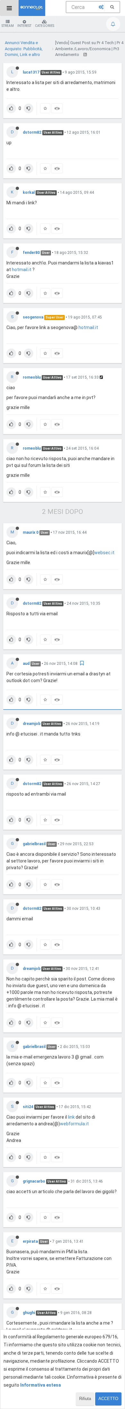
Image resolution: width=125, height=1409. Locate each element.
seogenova (33, 317)
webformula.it (74, 1123)
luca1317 (31, 72)
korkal (29, 192)
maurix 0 (30, 532)
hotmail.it (21, 269)
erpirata (30, 1241)
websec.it (104, 552)
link (71, 1117)
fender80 (31, 252)
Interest (24, 26)
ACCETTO (108, 1398)
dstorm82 (32, 132)
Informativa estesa (40, 1385)
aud (26, 663)
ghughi (29, 1313)
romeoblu (32, 377)
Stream (8, 26)
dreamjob (31, 723)
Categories (44, 26)
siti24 (28, 1107)
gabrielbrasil (34, 844)
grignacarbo (34, 1181)
